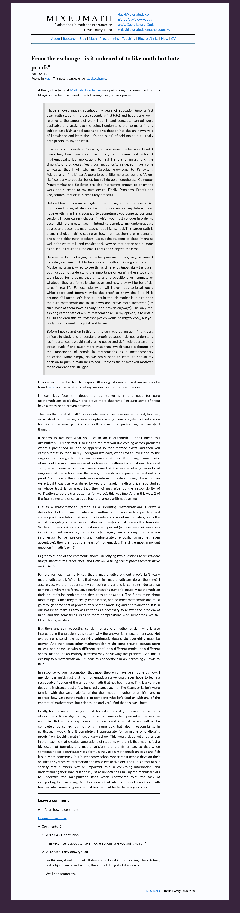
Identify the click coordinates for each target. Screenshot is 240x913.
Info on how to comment (60, 810)
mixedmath (79, 18)
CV (173, 39)
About (55, 39)
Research (70, 39)
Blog (83, 39)
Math (93, 39)
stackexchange (96, 78)
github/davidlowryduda (135, 19)
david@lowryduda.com (135, 14)
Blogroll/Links (148, 39)
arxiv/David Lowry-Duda (136, 24)
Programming (109, 39)
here (51, 387)
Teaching (128, 39)
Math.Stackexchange (85, 90)
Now (164, 39)
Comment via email (52, 818)
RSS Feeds (153, 891)
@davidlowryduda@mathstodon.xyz (144, 30)
